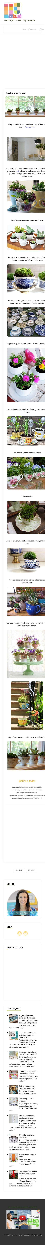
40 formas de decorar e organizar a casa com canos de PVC (27, 1034)
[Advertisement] (22, 59)
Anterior (19, 870)
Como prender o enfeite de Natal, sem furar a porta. (28, 1173)
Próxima (31, 870)
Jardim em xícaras (16, 93)
